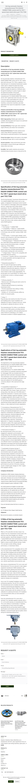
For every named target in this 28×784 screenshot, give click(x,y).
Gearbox (2, 726)
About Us (3, 765)
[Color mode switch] (21, 2)
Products (3, 758)
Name (2, 653)
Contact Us (3, 763)
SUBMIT (7, 686)
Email (2, 659)
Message (3, 671)
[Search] (24, 2)
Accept (10, 781)
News (2, 760)
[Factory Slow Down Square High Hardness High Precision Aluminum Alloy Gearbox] (7, 713)
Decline (17, 781)
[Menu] (26, 2)
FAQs (2, 761)
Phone (2, 665)
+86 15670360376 (8, 772)
